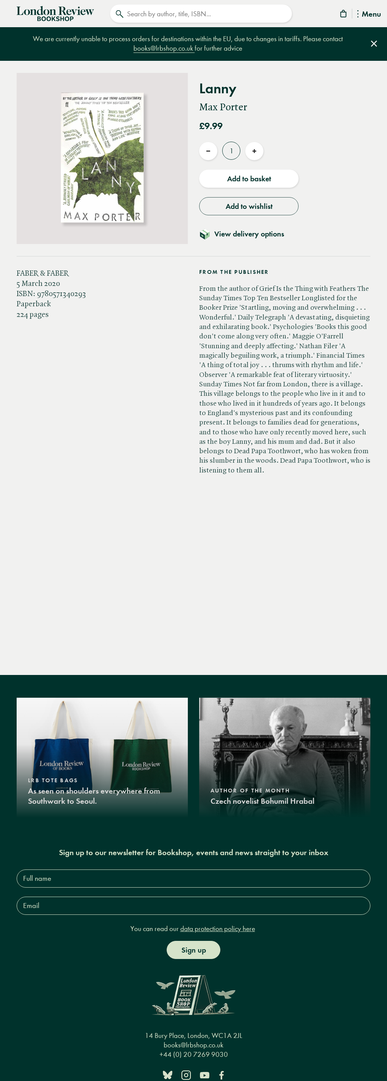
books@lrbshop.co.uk (164, 48)
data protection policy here (217, 928)
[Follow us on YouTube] (204, 1074)
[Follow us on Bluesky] (167, 1074)
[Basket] (344, 15)
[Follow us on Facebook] (221, 1074)
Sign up (193, 949)
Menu (371, 15)
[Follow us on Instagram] (186, 1074)
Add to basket (249, 178)
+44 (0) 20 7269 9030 (193, 1054)
